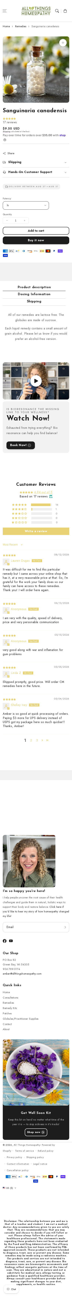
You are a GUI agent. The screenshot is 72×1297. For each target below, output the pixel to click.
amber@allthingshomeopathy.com (22, 974)
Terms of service (24, 1151)
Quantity (7, 214)
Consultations (10, 997)
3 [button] (37, 740)
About (6, 1029)
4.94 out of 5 (43, 492)
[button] (5, 11)
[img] (9, 555)
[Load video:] (36, 381)
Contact (7, 1024)
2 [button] (31, 740)
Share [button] (11, 153)
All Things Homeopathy (27, 1145)
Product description (34, 287)
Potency (7, 198)
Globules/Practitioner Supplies (21, 1019)
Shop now (33, 1132)
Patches (7, 1013)
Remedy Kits (10, 1008)
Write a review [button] (36, 531)
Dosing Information (34, 294)
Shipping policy (35, 1157)
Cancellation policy (18, 1170)
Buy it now (36, 240)
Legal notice (40, 1164)
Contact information (18, 1164)
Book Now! (18, 445)
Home (6, 26)
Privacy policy (14, 1157)
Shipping (6, 131)
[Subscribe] (65, 927)
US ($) (9, 1188)
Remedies (20, 26)
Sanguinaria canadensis (45, 26)
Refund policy (46, 1151)
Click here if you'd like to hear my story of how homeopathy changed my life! (36, 911)
